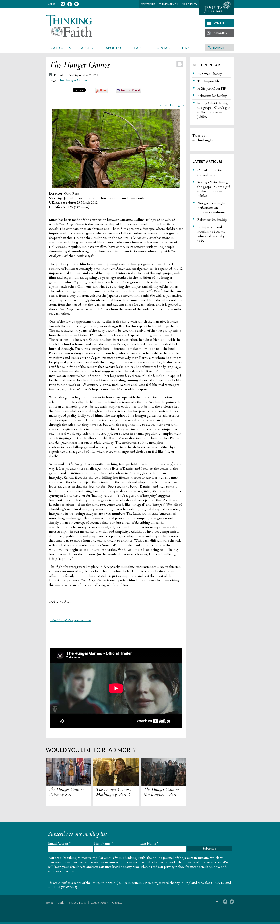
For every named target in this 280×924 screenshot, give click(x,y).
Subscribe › (221, 32)
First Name (103, 843)
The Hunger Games (72, 80)
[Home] (74, 26)
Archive (88, 48)
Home (49, 903)
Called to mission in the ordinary (212, 172)
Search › (219, 47)
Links (186, 48)
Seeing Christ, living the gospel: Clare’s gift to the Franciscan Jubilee (213, 110)
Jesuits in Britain (103, 883)
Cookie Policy (99, 903)
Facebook (69, 4)
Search (62, 4)
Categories (61, 48)
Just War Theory (209, 74)
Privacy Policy (77, 903)
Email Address (59, 843)
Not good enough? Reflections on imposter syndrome (211, 208)
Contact (164, 48)
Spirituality (189, 4)
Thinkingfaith (168, 4)
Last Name (149, 843)
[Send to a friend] (128, 91)
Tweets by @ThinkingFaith (205, 137)
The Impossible (208, 81)
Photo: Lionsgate (172, 105)
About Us (114, 48)
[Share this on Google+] (101, 92)
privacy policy (174, 867)
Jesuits (216, 7)
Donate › (219, 23)
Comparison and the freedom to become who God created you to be (213, 234)
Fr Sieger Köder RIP (211, 88)
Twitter (76, 4)
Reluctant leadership (212, 96)
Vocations (148, 4)
